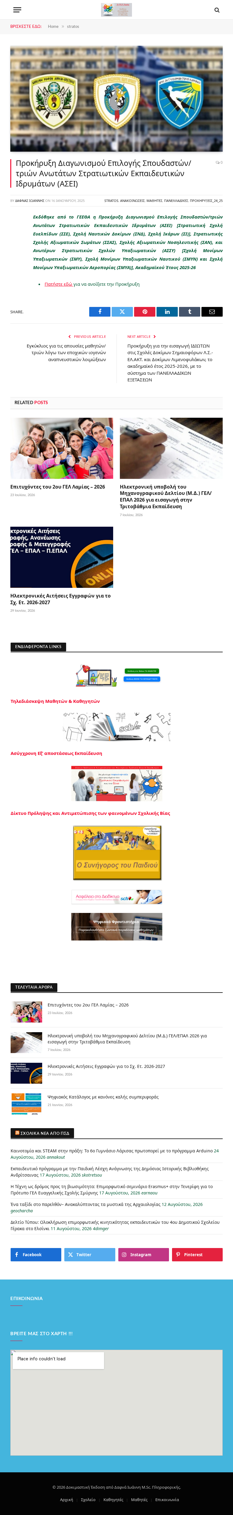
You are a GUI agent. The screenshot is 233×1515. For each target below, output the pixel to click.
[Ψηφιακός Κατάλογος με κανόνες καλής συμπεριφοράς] (26, 1103)
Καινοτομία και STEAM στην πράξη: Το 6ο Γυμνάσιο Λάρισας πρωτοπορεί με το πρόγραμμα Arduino (112, 1151)
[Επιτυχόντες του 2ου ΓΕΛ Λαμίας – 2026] (61, 448)
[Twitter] (16, 248)
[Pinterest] (16, 279)
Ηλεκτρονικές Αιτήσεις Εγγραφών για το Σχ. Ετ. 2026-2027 (60, 599)
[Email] (16, 295)
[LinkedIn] (16, 264)
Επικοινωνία (167, 1499)
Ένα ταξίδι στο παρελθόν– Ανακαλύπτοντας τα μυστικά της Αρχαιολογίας (85, 1204)
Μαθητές (154, 200)
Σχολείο (88, 1499)
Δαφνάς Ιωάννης (29, 200)
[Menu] (17, 10)
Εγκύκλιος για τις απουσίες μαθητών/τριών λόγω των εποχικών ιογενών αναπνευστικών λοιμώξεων (66, 352)
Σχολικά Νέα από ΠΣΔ (45, 1134)
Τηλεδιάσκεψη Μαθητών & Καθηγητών (55, 701)
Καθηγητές (113, 1499)
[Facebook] (16, 233)
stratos (111, 200)
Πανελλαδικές (176, 200)
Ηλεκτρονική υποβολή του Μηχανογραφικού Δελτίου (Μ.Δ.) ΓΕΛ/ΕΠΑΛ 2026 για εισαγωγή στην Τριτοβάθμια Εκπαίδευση (166, 497)
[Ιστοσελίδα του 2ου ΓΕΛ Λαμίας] (116, 10)
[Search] (216, 10)
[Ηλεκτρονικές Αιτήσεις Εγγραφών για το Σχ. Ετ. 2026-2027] (61, 557)
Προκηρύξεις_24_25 (206, 200)
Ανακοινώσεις (132, 200)
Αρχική (66, 1499)
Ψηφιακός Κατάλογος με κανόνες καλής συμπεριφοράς (103, 1097)
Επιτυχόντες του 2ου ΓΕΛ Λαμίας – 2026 (57, 487)
